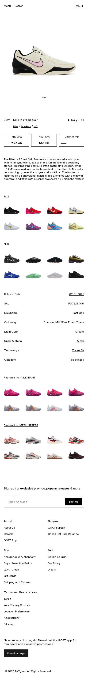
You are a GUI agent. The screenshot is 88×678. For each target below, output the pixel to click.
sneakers (26, 126)
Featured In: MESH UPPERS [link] (21, 425)
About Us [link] (9, 527)
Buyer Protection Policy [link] (18, 563)
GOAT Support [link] (56, 527)
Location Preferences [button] (17, 611)
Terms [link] (7, 599)
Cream (79, 331)
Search (19, 6)
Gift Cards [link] (10, 576)
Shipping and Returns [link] (17, 582)
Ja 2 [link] (6, 196)
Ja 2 (36, 126)
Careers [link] (8, 534)
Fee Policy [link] (54, 563)
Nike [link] (6, 244)
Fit (82, 120)
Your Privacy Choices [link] (17, 605)
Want (79, 6)
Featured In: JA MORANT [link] (19, 377)
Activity (72, 120)
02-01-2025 (76, 294)
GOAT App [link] (10, 540)
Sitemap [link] (8, 624)
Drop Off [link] (52, 569)
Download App (16, 653)
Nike (15, 126)
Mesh (80, 341)
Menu (7, 6)
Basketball (77, 360)
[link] (12, 210)
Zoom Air (78, 350)
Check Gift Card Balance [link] (63, 534)
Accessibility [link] (11, 618)
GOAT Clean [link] (11, 569)
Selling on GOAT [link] (58, 557)
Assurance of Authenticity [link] (20, 557)
